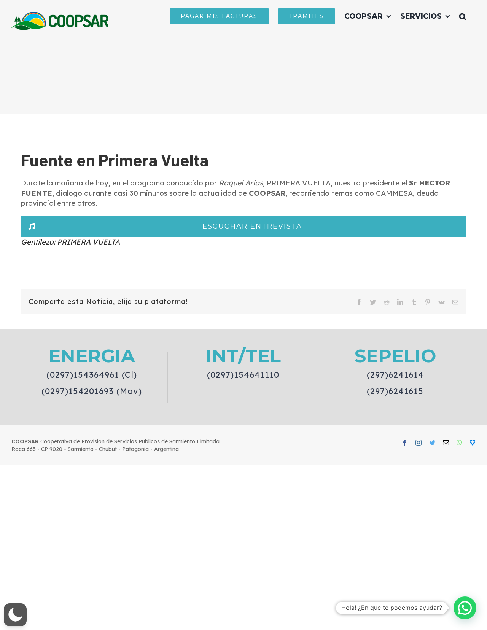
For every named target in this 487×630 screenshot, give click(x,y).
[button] (462, 16)
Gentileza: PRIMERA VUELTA (70, 241)
